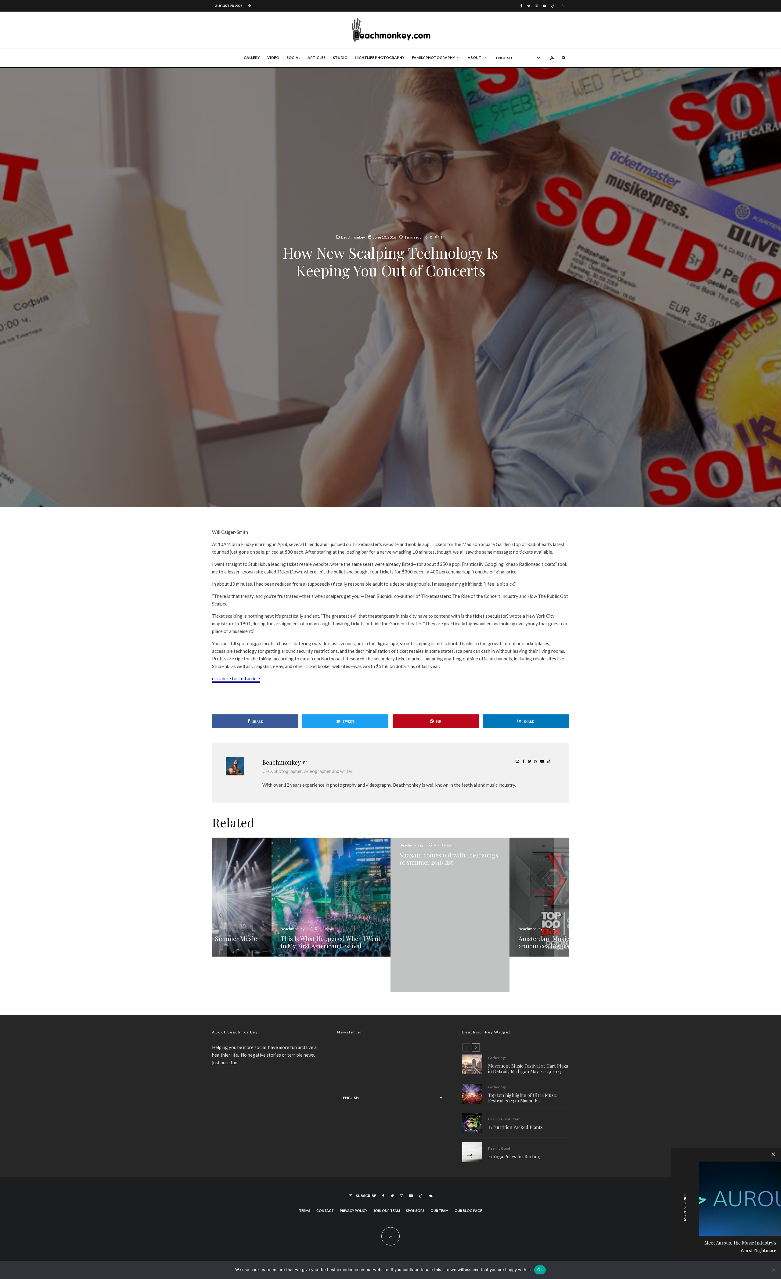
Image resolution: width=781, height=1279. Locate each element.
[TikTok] (553, 6)
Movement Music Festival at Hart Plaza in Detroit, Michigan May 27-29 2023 (528, 1033)
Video (273, 57)
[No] (773, 1270)
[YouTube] (544, 6)
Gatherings (497, 1022)
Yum (516, 1083)
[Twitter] (529, 6)
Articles (317, 57)
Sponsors (415, 1175)
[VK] (431, 1160)
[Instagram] (536, 6)
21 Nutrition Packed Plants (515, 1091)
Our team (439, 1175)
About (474, 57)
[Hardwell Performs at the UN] (510, 897)
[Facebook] (521, 6)
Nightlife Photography (380, 57)
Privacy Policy (353, 1175)
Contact (325, 1175)
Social (293, 57)
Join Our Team (386, 1175)
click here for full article (236, 678)
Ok (540, 1269)
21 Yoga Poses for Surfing (514, 1121)
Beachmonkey (353, 237)
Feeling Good (499, 1083)
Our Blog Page (468, 1175)
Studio (340, 57)
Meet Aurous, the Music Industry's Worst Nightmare (740, 1246)
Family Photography (433, 57)
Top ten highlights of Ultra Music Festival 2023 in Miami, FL (522, 1062)
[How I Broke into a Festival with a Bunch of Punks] (391, 897)
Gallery (252, 57)
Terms (304, 1175)
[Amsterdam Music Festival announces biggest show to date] (272, 897)
